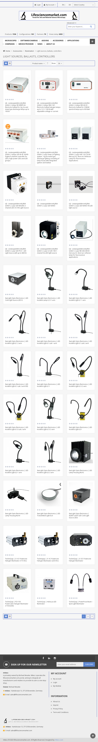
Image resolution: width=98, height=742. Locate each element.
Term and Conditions (60, 712)
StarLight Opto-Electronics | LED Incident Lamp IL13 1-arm (48, 299)
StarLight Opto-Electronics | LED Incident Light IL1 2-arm (16, 342)
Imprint (55, 705)
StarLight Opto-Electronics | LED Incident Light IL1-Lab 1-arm (48, 342)
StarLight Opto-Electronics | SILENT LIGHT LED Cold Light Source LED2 (79, 515)
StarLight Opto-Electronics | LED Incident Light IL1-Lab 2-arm (80, 342)
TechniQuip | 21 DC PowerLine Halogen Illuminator (80, 560)
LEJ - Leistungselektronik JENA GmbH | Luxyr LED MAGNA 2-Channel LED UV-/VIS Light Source (17, 206)
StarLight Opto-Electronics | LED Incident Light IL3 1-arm (16, 471)
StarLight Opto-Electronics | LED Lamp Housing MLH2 (80, 471)
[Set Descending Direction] (48, 63)
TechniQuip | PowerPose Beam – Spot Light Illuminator (81, 603)
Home (8, 51)
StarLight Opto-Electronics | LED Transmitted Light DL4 (48, 514)
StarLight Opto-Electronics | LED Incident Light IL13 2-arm (48, 428)
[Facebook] (43, 658)
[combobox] (81, 26)
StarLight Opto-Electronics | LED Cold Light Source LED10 (16, 299)
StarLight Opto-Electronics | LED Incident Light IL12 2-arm (80, 385)
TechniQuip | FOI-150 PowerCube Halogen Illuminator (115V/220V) (16, 604)
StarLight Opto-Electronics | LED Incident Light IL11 (48, 385)
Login (39, 5)
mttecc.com (59, 740)
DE (70, 5)
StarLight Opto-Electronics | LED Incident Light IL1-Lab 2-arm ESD (16, 385)
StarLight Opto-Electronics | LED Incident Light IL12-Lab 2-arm (16, 428)
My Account (50, 5)
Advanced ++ (71, 23)
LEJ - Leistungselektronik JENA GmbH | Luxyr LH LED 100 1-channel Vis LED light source (47, 251)
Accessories (17, 51)
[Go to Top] (93, 736)
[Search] (90, 26)
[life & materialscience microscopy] (49, 15)
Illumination (29, 51)
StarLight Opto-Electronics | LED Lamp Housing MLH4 (16, 514)
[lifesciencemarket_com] (55, 658)
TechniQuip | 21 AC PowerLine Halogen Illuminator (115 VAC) (16, 560)
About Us (56, 701)
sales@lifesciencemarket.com (21, 694)
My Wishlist (57, 686)
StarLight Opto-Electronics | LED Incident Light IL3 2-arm (48, 471)
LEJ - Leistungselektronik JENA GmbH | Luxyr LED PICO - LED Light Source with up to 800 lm (16, 251)
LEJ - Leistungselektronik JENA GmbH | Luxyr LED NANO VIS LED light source (81, 206)
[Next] (92, 616)
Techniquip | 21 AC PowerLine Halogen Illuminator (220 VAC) (48, 560)
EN (63, 5)
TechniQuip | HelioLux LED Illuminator (46, 603)
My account (57, 679)
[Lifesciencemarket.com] (49, 658)
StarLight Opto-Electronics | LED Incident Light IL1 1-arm (80, 299)
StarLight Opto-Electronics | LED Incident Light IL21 (80, 428)
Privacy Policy (58, 709)
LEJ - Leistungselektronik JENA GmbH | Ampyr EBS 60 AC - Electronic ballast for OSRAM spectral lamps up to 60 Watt (79, 106)
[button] (28, 80)
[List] (10, 63)
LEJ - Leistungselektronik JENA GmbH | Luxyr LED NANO (47, 205)
